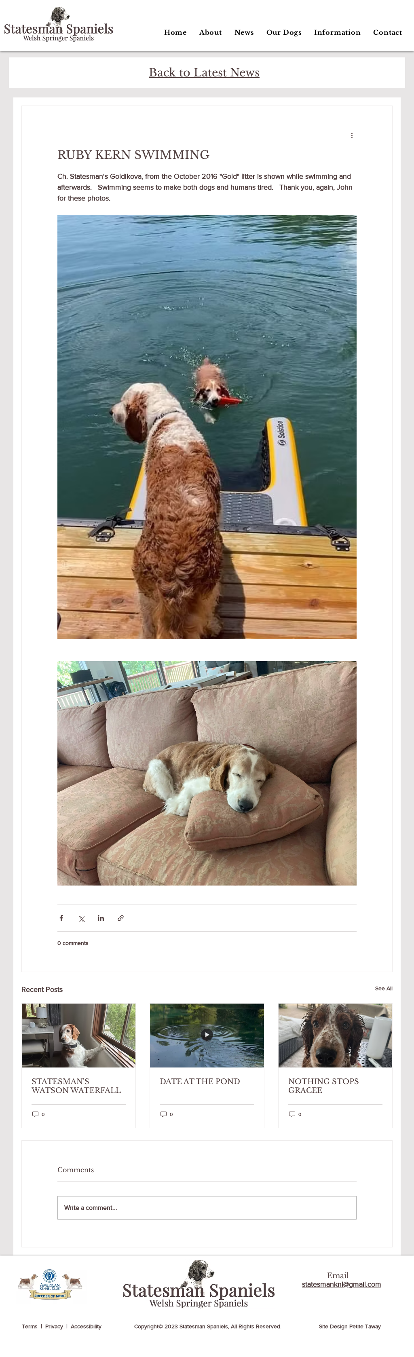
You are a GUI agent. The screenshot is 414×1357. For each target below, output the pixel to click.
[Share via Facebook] (61, 918)
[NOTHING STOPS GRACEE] (335, 1035)
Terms (30, 1326)
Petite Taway (365, 1326)
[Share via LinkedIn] (101, 918)
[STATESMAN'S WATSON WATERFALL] (78, 1035)
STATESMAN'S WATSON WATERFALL (76, 1086)
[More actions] (352, 135)
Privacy (55, 1326)
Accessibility (86, 1326)
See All (384, 988)
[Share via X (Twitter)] (81, 918)
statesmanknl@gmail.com (341, 1284)
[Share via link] (121, 918)
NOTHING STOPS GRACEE (323, 1086)
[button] (284, 32)
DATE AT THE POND (200, 1081)
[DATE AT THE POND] (207, 1035)
